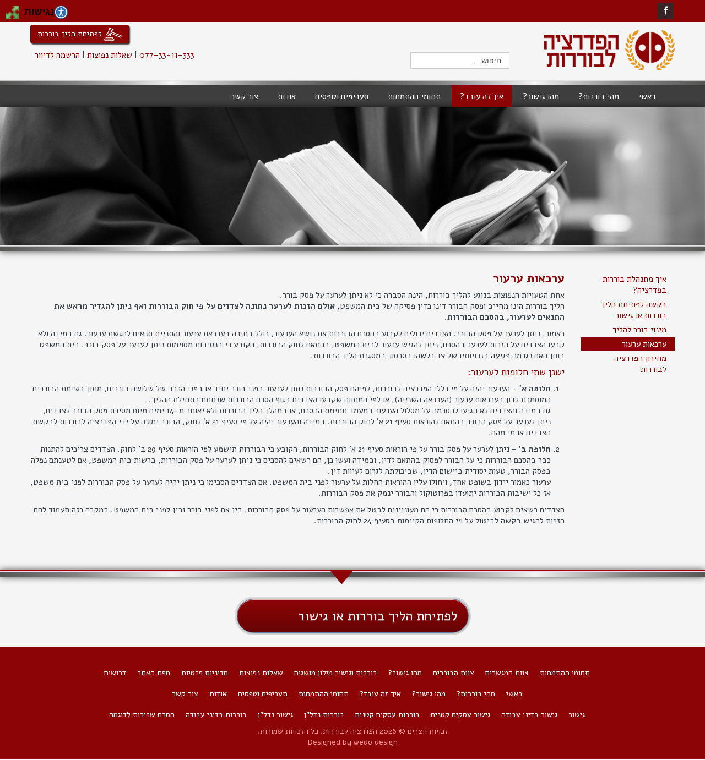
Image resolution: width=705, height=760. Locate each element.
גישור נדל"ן (275, 714)
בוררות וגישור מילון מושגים (335, 673)
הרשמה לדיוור (57, 55)
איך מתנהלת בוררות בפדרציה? (634, 285)
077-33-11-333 (166, 55)
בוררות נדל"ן (324, 714)
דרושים (115, 673)
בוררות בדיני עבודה (216, 714)
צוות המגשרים (507, 673)
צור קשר (185, 693)
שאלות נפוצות (109, 55)
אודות (218, 693)
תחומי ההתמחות (565, 673)
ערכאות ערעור (644, 343)
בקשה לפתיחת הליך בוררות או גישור (633, 310)
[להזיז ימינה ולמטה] (15, 15)
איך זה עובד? (380, 693)
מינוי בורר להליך (639, 329)
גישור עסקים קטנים (460, 714)
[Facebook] (666, 10)
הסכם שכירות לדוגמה (142, 714)
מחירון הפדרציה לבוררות (640, 364)
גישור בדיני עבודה (529, 714)
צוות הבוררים (453, 673)
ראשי (514, 693)
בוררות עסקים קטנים (387, 714)
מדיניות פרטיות (204, 673)
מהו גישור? (405, 673)
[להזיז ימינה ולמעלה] (15, 9)
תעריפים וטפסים (263, 693)
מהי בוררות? (476, 693)
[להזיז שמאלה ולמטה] (9, 15)
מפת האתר (153, 673)
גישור (576, 714)
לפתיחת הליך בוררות (70, 33)
